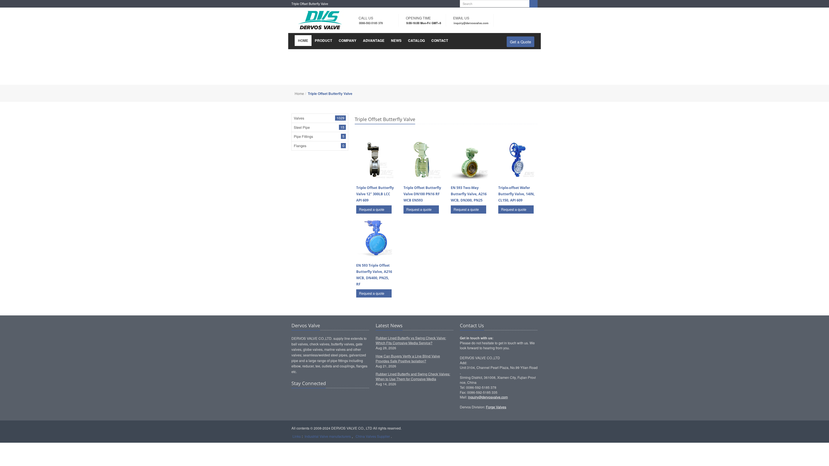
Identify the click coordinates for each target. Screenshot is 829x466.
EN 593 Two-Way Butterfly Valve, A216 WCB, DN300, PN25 (469, 194)
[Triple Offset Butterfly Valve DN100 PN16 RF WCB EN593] (422, 160)
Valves (299, 118)
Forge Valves (496, 407)
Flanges (300, 145)
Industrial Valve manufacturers (328, 436)
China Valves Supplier (373, 436)
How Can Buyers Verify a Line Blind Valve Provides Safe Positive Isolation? (408, 359)
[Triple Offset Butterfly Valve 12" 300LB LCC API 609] (375, 160)
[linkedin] (295, 397)
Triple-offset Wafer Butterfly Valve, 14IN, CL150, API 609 (516, 194)
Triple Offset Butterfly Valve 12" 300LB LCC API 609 (375, 194)
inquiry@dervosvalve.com (488, 397)
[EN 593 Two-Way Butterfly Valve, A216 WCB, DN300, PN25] (470, 160)
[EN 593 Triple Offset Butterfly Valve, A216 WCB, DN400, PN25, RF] (375, 238)
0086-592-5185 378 (371, 23)
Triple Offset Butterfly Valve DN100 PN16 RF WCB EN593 (422, 194)
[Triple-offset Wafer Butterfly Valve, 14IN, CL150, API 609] (517, 160)
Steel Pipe (302, 127)
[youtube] (320, 397)
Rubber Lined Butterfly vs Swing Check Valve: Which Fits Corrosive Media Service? (411, 340)
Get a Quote (520, 41)
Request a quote (372, 209)
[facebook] (303, 397)
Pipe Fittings (303, 136)
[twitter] (312, 397)
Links (297, 436)
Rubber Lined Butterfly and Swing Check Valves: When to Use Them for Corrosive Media (413, 376)
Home (299, 93)
